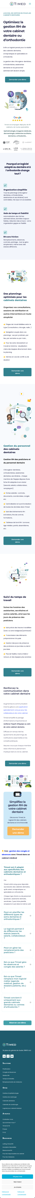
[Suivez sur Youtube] (12, 1056)
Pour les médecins (9, 1157)
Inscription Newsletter (9, 1147)
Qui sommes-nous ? (9, 1123)
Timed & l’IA (6, 1126)
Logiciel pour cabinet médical (12, 1108)
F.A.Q (4, 1132)
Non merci (17, 1182)
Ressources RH (7, 1150)
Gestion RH (6, 1075)
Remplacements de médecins (12, 1082)
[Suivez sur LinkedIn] (4, 1056)
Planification (6, 1069)
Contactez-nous (8, 1119)
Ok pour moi (17, 1177)
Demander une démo (17, 79)
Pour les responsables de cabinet (13, 1154)
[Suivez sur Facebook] (8, 1056)
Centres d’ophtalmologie (11, 1093)
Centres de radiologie (10, 1097)
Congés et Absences (9, 1072)
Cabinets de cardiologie (10, 1104)
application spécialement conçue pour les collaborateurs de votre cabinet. (16, 710)
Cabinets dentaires (9, 1101)
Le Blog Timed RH (8, 1144)
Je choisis (17, 1187)
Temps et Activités (8, 1079)
